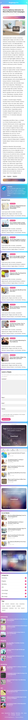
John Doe (9, 186)
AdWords (7, 603)
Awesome (12, 603)
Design (3, 606)
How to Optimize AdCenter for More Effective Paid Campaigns (17, 620)
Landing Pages (5, 608)
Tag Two (15, 176)
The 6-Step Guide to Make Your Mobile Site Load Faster (18, 358)
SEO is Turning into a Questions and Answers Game (18, 307)
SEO (3, 587)
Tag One (9, 176)
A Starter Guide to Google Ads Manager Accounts (16, 650)
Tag (19, 608)
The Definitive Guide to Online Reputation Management (16, 704)
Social (25, 713)
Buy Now (18, 714)
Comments (13, 450)
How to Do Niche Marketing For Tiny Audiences (18, 341)
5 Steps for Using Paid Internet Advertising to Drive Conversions (18, 207)
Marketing (4, 584)
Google (13, 606)
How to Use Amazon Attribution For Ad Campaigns (15, 657)
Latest (8, 450)
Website (3, 409)
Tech (9, 714)
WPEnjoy (21, 717)
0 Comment (12, 13)
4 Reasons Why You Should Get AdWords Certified (18, 273)
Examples (13, 714)
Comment (4, 379)
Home (2, 713)
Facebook (8, 606)
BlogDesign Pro (13, 2)
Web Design (4, 596)
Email (3, 403)
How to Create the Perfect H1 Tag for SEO (16, 453)
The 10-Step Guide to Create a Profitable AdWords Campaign (18, 240)
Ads (4, 176)
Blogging (4, 581)
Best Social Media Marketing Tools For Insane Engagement (17, 516)
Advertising (6, 7)
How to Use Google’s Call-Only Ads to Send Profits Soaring (17, 257)
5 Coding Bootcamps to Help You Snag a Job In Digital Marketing (17, 674)
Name (3, 397)
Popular (3, 450)
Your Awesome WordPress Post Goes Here (18, 290)
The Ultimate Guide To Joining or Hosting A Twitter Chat (15, 460)
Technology (4, 593)
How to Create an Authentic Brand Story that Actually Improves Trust (17, 691)
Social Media (5, 513)
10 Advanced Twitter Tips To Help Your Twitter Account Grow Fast (17, 325)
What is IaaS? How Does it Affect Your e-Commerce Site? (17, 480)
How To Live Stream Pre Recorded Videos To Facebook (16, 467)
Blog (17, 603)
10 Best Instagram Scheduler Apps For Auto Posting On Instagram (17, 529)
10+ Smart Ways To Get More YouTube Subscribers (15, 643)
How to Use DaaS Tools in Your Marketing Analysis (16, 680)
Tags (17, 450)
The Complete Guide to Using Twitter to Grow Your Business (18, 223)
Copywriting (22, 603)
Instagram (19, 606)
